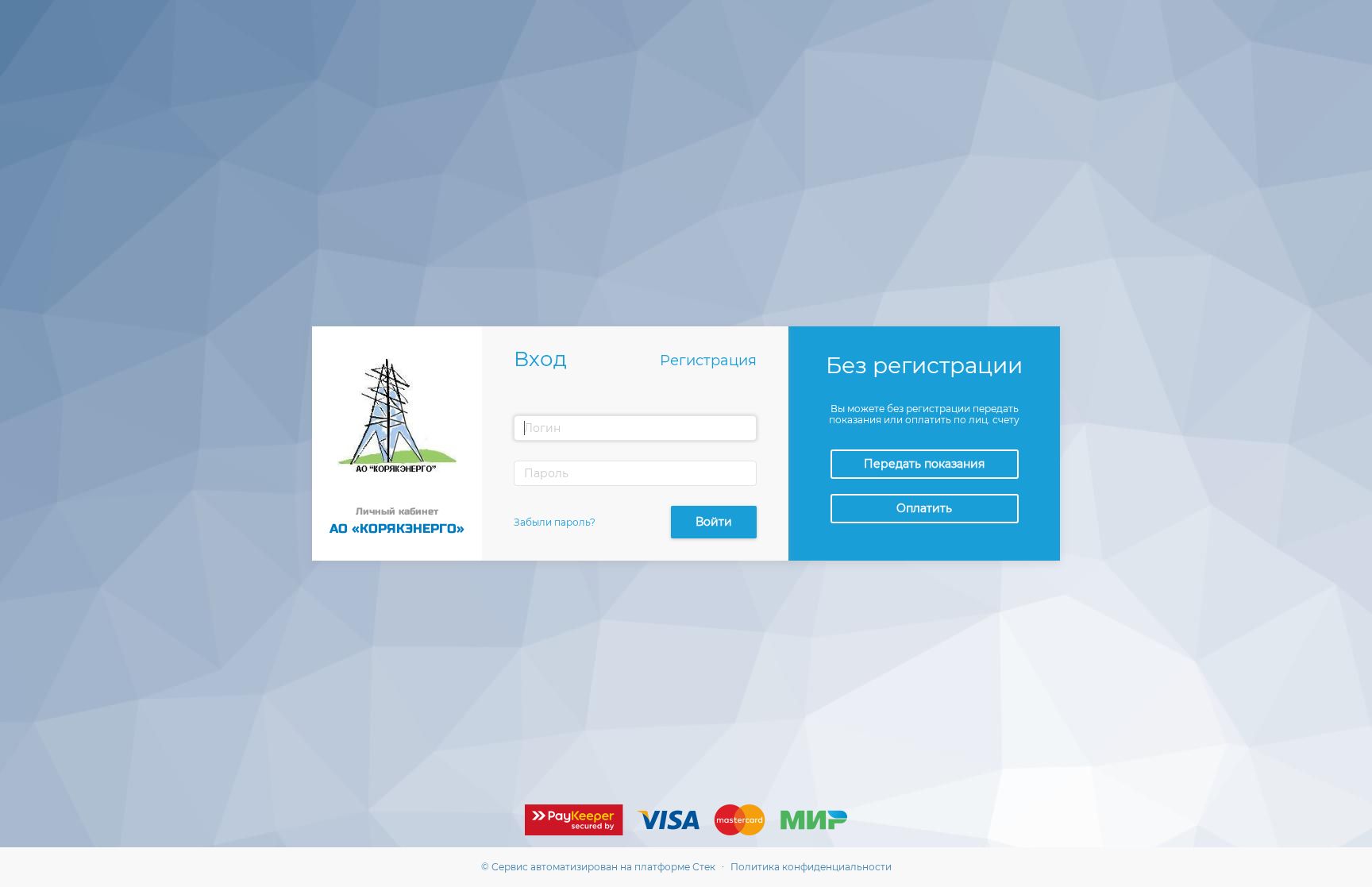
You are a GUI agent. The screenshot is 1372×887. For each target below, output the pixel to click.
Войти (714, 522)
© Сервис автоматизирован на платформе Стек (598, 867)
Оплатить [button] (924, 508)
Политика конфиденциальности (811, 867)
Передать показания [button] (924, 464)
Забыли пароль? (554, 522)
